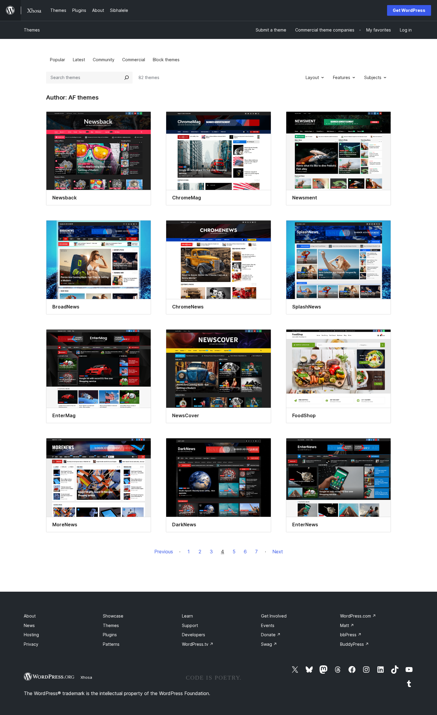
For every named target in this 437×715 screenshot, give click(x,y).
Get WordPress (409, 10)
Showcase (113, 615)
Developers (193, 634)
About (30, 615)
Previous (163, 552)
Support (190, 625)
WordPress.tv (197, 644)
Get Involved (274, 615)
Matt (347, 625)
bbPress (350, 634)
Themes (32, 29)
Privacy (31, 644)
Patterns (111, 644)
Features (341, 77)
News (29, 625)
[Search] (127, 78)
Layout (312, 77)
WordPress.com (358, 615)
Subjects (372, 77)
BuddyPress (354, 644)
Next (277, 552)
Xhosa (86, 677)
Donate (271, 634)
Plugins (110, 634)
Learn (187, 615)
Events (267, 625)
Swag (269, 644)
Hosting (31, 634)
